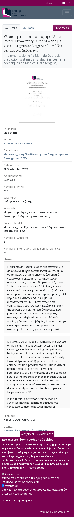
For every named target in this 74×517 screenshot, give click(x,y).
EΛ (69, 2)
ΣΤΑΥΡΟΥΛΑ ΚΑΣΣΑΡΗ (18, 143)
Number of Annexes (15, 237)
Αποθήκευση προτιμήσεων (17, 500)
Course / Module (13, 223)
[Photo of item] (37, 96)
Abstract (9, 259)
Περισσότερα (36, 467)
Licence (8, 426)
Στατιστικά (11, 486)
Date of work (11, 165)
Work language (12, 175)
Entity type (10, 128)
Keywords (9, 208)
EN (63, 2)
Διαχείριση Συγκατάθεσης (37, 434)
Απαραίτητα (12, 474)
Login (50, 2)
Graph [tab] (30, 28)
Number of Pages (14, 186)
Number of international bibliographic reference (32, 248)
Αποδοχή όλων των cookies (54, 511)
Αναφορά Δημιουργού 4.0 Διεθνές (26, 430)
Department (11, 150)
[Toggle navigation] (67, 12)
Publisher (9, 415)
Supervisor (10, 197)
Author (8, 139)
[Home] (15, 12)
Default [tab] (12, 28)
